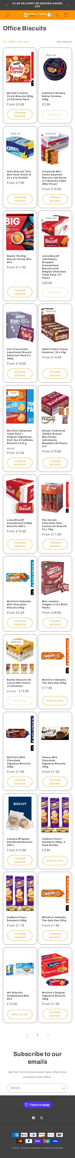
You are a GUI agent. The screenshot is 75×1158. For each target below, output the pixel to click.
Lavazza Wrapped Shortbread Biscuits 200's (20, 841)
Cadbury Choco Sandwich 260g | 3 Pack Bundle (53, 841)
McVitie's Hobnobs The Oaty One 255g (54, 681)
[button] (7, 15)
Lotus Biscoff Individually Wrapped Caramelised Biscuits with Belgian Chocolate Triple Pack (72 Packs (54, 267)
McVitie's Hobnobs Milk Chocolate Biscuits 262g (19, 604)
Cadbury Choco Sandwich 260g (17, 919)
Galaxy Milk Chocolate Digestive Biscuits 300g (54, 762)
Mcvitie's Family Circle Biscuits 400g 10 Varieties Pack (20, 96)
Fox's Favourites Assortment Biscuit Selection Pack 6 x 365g (19, 354)
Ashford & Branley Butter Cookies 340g (53, 96)
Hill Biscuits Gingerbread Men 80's (18, 995)
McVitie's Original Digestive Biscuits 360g (54, 995)
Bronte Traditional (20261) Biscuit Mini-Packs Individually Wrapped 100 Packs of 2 (54, 438)
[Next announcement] (68, 5)
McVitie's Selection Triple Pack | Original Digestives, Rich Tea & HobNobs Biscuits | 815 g (20, 437)
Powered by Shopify (52, 1148)
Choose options (19, 114)
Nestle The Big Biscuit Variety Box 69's (19, 259)
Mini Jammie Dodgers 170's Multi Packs (55, 604)
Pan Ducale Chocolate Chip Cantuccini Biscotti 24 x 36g (54, 524)
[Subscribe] (63, 1088)
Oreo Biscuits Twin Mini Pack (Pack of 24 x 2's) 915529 (19, 174)
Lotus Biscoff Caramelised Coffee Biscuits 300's (19, 522)
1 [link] (27, 1034)
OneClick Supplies (31, 1148)
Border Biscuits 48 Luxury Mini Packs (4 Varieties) (19, 682)
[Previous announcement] (7, 5)
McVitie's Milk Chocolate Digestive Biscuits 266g (18, 762)
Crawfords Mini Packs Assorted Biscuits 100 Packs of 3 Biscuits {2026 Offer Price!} (54, 177)
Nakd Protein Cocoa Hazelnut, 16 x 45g (55, 351)
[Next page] (48, 1035)
